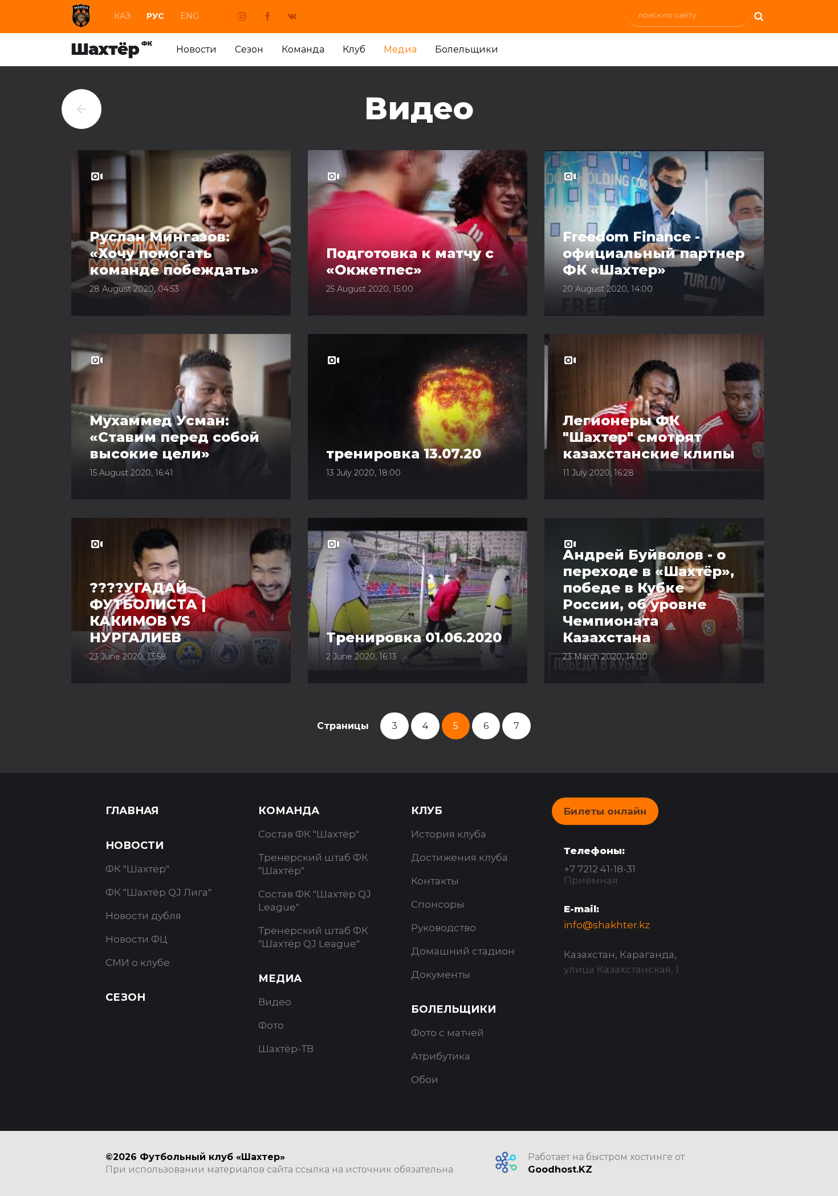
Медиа (400, 49)
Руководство (443, 927)
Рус (155, 16)
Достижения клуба (459, 857)
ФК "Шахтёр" (137, 869)
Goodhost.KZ (560, 1169)
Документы (440, 974)
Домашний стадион (463, 951)
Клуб (354, 49)
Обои (424, 1079)
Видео (274, 1002)
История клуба (448, 834)
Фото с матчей (447, 1032)
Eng (189, 16)
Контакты (435, 881)
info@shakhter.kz (607, 925)
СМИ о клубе (137, 962)
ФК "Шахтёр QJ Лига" (158, 892)
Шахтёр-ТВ (286, 1048)
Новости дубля (143, 915)
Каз (122, 16)
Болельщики (466, 49)
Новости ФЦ (136, 939)
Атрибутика (440, 1056)
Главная (131, 810)
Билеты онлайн (605, 811)
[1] (758, 15)
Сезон (249, 49)
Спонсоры (438, 904)
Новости (196, 49)
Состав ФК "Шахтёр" (308, 834)
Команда (303, 49)
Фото (271, 1025)
